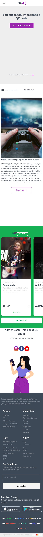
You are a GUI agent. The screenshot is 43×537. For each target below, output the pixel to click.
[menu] (4, 3)
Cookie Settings (8, 453)
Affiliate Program (9, 421)
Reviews (26, 432)
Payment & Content (29, 418)
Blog (24, 447)
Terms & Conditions (10, 447)
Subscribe (21, 486)
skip (33, 75)
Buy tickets (21, 320)
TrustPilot (26, 429)
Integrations (27, 427)
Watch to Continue (21, 25)
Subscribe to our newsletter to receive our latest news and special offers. (19, 468)
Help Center (27, 456)
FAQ (24, 442)
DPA (4, 459)
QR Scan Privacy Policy (11, 450)
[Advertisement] (21, 50)
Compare (26, 424)
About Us (26, 415)
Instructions (27, 444)
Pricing (25, 421)
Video (25, 450)
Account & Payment (10, 442)
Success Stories (28, 453)
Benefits (6, 415)
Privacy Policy (8, 444)
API (4, 418)
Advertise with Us (9, 427)
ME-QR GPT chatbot (10, 424)
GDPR (5, 456)
